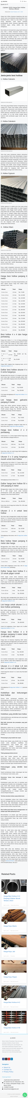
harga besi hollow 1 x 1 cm (7, 628)
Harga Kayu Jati (9, 951)
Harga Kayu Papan (10, 977)
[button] (25, 1095)
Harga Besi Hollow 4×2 (12, 1002)
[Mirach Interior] (4, 1)
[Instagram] (6, 1059)
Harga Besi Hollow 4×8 (12, 1028)
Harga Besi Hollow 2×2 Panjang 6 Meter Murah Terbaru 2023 (12, 898)
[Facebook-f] (3, 1059)
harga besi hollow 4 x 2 (16, 687)
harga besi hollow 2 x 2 (8, 453)
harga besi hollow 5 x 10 (8, 600)
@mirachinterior (10, 860)
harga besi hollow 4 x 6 (21, 394)
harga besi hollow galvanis (16, 426)
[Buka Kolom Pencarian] (21, 1)
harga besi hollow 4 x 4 (7, 366)
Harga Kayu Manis (10, 926)
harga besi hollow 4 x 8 (10, 662)
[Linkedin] (11, 1059)
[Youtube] (9, 1059)
